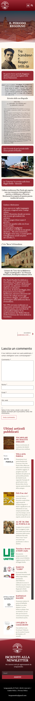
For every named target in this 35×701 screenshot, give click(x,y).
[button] (28, 5)
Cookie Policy (11, 690)
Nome (4, 384)
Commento (6, 359)
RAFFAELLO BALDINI (21, 597)
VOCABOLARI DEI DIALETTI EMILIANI (22, 439)
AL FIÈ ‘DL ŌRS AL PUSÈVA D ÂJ (23, 523)
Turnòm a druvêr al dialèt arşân (23, 549)
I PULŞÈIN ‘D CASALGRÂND (22, 623)
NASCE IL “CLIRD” (20, 568)
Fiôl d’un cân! (22, 493)
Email (4, 392)
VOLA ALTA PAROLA (21, 455)
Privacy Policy (23, 690)
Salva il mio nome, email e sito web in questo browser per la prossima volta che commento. (16, 411)
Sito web (4, 400)
